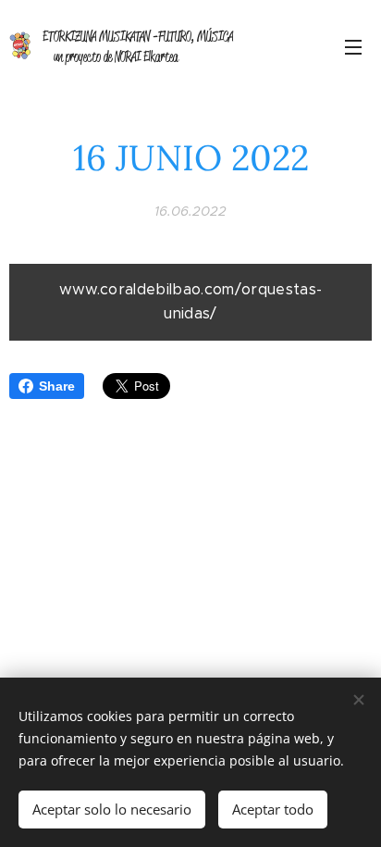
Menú (353, 46)
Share (57, 386)
